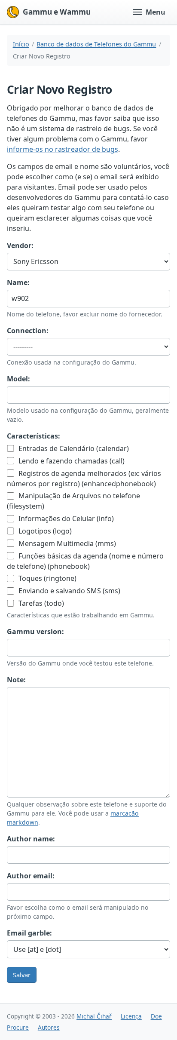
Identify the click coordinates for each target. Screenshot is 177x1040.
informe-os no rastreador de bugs (62, 149)
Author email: (31, 875)
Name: (18, 282)
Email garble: (29, 933)
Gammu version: (35, 631)
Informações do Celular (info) (65, 518)
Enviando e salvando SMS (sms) (68, 590)
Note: (16, 679)
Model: (18, 378)
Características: (33, 436)
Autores (49, 1027)
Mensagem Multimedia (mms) (66, 543)
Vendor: (20, 245)
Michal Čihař (94, 1016)
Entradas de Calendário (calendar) (73, 448)
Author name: (31, 839)
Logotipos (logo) (44, 531)
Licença (131, 1016)
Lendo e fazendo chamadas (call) (71, 461)
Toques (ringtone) (46, 578)
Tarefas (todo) (40, 603)
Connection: (28, 330)
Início (21, 44)
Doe (156, 1016)
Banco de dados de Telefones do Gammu (96, 44)
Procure (18, 1027)
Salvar (22, 974)
